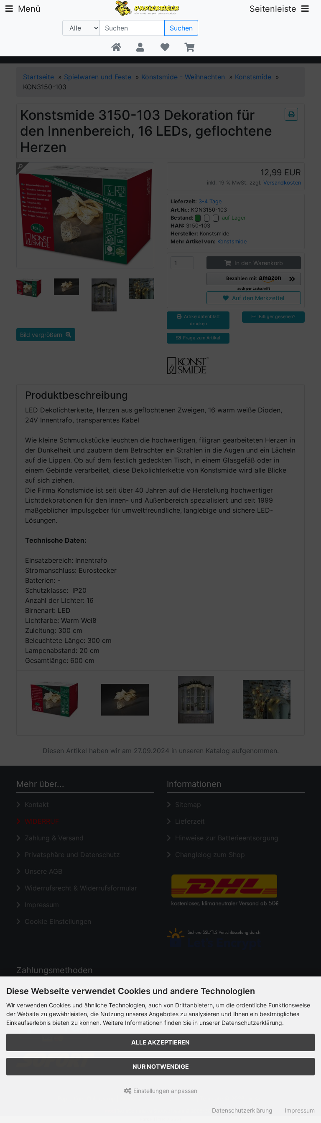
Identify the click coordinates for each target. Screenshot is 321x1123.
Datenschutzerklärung (242, 1110)
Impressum (300, 1110)
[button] (140, 47)
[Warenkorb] (189, 47)
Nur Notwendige (160, 1066)
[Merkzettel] (165, 47)
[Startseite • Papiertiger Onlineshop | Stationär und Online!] (148, 7)
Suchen (181, 28)
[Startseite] (116, 47)
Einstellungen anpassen (164, 1090)
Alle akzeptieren (160, 1042)
